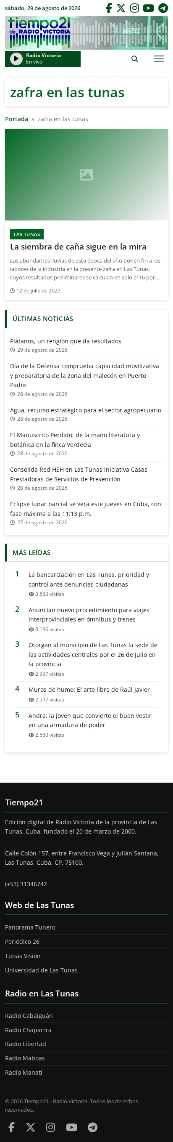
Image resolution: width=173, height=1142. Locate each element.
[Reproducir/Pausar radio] (16, 59)
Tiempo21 (86, 33)
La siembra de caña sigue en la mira (78, 246)
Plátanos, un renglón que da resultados (65, 341)
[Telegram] (163, 8)
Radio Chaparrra (28, 1030)
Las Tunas (27, 234)
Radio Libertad (25, 1044)
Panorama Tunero (30, 927)
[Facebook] (109, 8)
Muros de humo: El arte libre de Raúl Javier (89, 689)
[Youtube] (72, 1127)
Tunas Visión (23, 956)
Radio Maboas (25, 1058)
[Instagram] (134, 8)
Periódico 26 (22, 941)
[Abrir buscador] (134, 59)
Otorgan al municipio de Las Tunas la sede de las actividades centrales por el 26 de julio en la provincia (93, 654)
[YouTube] (148, 8)
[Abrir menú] (158, 58)
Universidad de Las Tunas (41, 970)
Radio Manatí (23, 1072)
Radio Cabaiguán (29, 1016)
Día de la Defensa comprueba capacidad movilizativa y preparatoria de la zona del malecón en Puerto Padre (84, 375)
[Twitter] (121, 8)
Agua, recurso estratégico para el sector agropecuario (85, 410)
